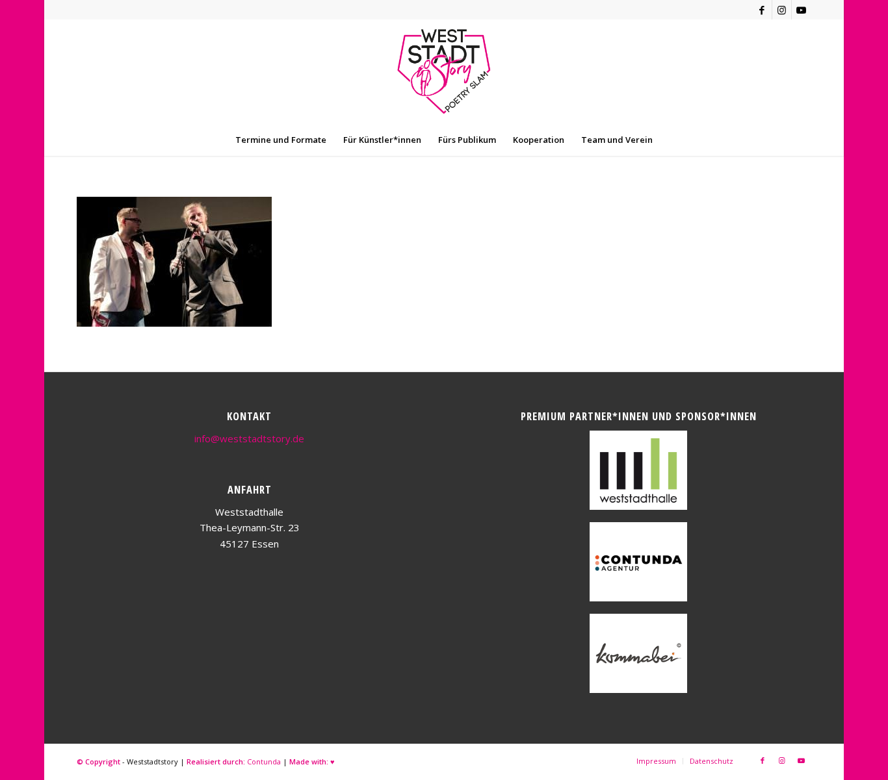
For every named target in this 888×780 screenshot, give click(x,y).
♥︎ (332, 761)
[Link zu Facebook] (762, 9)
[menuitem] (281, 139)
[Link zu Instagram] (781, 9)
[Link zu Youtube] (801, 9)
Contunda (264, 761)
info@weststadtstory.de (249, 438)
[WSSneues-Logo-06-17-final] (443, 71)
